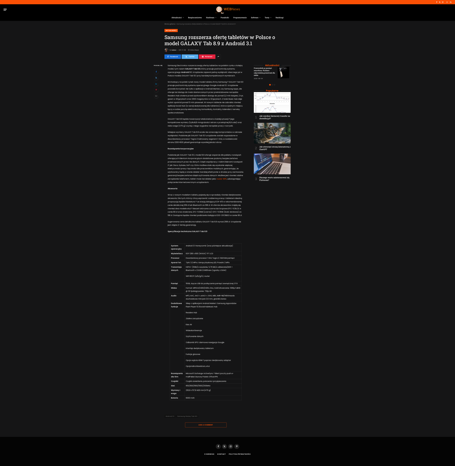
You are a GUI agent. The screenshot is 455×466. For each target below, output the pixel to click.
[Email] (156, 95)
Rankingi (280, 17)
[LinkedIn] (156, 83)
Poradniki (225, 17)
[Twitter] (156, 77)
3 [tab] (274, 84)
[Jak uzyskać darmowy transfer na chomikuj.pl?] (272, 102)
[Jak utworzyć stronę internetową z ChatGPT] (272, 133)
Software (254, 17)
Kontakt (221, 454)
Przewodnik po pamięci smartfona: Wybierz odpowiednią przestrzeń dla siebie (264, 71)
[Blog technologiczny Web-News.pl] (227, 9)
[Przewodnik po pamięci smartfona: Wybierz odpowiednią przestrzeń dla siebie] (284, 73)
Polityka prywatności (240, 454)
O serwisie (209, 454)
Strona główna (169, 24)
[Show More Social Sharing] (218, 56)
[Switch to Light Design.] (447, 2)
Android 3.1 (170, 416)
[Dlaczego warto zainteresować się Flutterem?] (272, 164)
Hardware (210, 17)
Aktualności (176, 17)
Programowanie (240, 17)
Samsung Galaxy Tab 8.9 (187, 416)
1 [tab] (270, 84)
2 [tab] (272, 84)
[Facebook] (156, 71)
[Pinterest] (156, 89)
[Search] (450, 2)
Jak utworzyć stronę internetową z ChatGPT (275, 148)
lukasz (174, 50)
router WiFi (221, 179)
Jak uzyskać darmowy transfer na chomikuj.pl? (274, 117)
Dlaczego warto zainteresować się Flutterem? (274, 178)
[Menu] (5, 9)
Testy (267, 17)
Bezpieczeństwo (195, 17)
